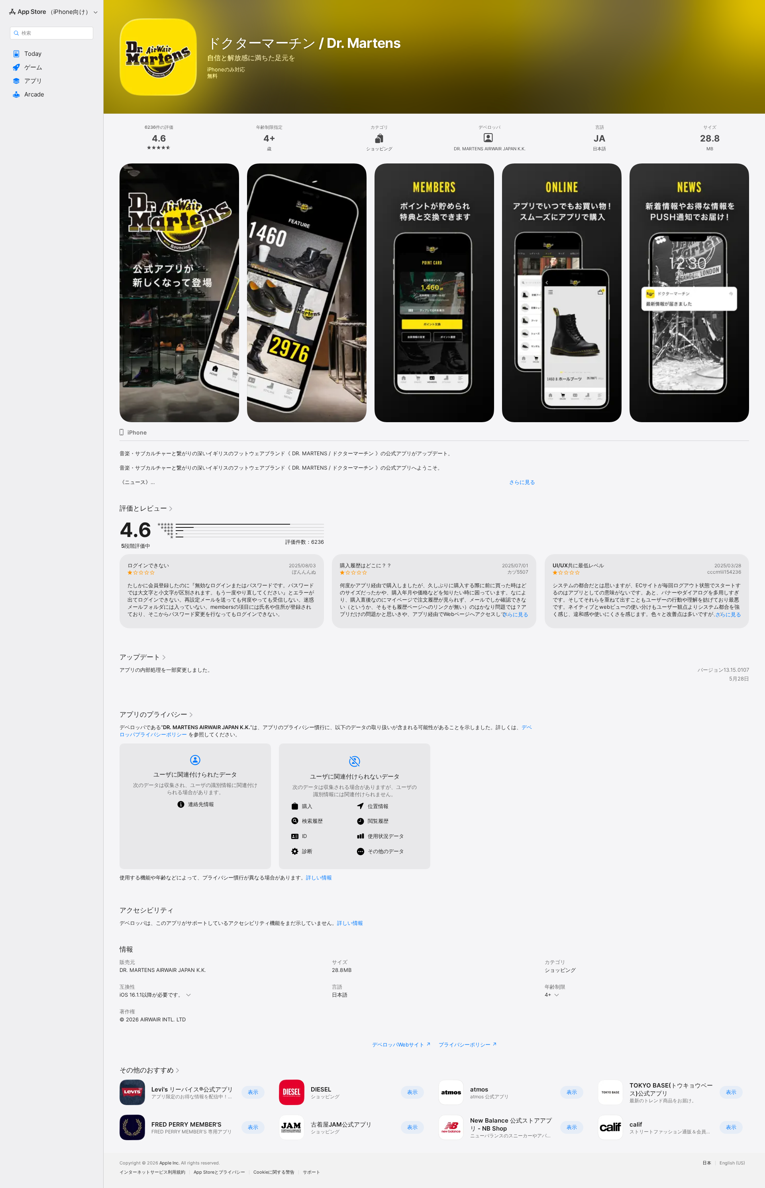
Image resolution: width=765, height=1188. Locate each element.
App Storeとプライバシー (219, 1172)
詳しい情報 (319, 877)
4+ (548, 994)
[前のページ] (111, 591)
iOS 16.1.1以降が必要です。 (151, 994)
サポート (311, 1172)
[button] (51, 54)
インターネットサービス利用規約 (152, 1172)
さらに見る (522, 482)
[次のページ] (757, 591)
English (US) (732, 1163)
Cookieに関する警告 (273, 1172)
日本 (706, 1163)
